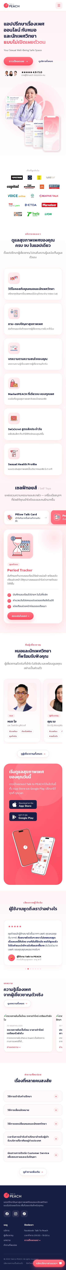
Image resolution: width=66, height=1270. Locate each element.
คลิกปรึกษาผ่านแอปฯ (46, 1263)
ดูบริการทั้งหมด (46, 61)
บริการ (7, 1230)
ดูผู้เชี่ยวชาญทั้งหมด (33, 754)
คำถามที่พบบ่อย (10, 1245)
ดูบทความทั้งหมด (17, 1003)
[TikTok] (24, 1213)
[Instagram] (15, 1213)
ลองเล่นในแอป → (20, 616)
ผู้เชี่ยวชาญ (8, 1235)
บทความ (7, 1240)
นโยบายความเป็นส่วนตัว (13, 1263)
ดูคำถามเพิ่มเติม (33, 1172)
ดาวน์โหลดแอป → (32, 1240)
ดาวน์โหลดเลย (18, 61)
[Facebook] (7, 1213)
